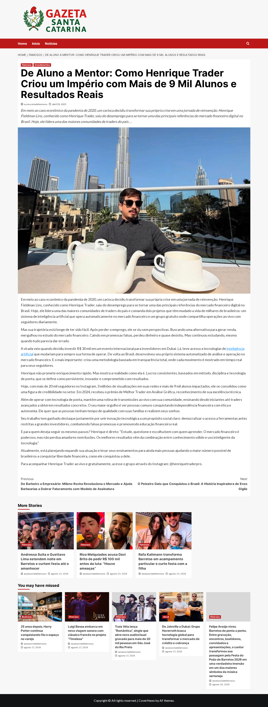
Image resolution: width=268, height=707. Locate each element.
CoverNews (147, 700)
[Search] (247, 43)
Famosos (26, 65)
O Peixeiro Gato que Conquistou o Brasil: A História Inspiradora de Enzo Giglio (192, 484)
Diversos (73, 616)
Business (27, 616)
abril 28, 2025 (59, 104)
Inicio (36, 43)
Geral (166, 616)
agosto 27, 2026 (32, 647)
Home (22, 43)
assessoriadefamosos (35, 104)
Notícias (51, 43)
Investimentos (42, 65)
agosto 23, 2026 (59, 573)
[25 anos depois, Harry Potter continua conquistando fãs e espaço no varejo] (40, 607)
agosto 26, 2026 (221, 684)
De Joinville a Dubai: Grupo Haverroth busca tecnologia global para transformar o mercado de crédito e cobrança (181, 635)
